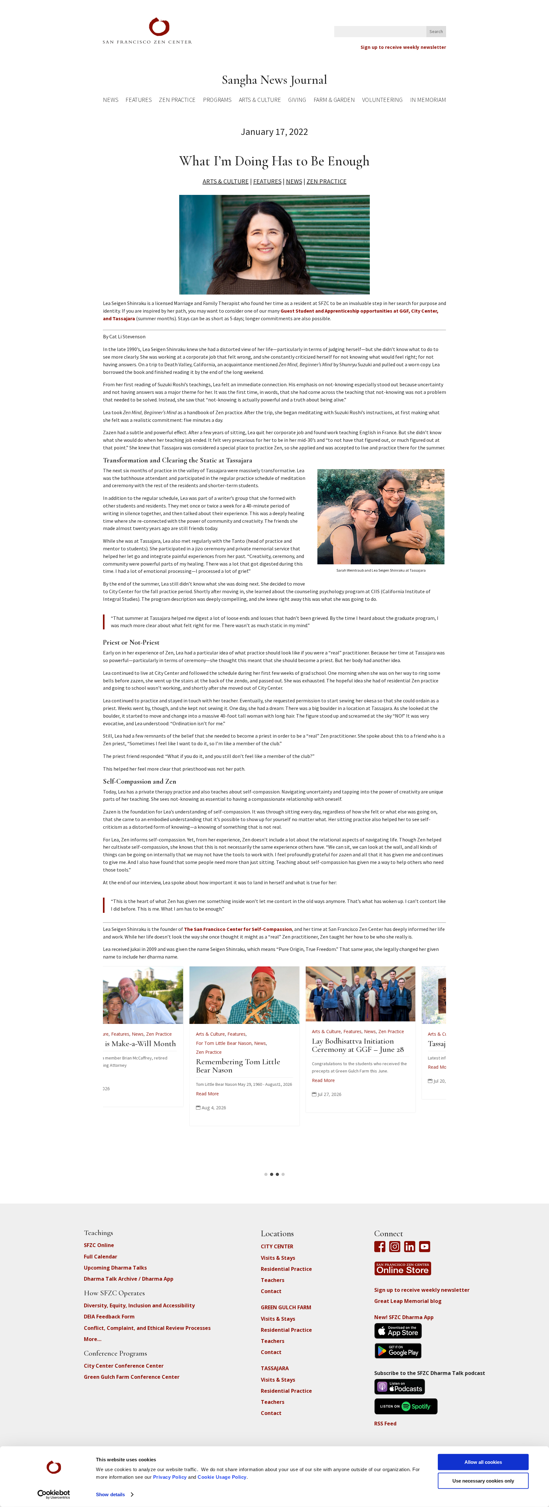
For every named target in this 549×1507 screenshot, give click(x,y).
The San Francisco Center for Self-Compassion (238, 929)
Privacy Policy (170, 1477)
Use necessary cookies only (483, 1480)
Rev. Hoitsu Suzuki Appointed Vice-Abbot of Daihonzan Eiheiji (267, 1052)
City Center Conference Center (124, 1365)
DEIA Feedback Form (109, 1316)
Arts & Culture (260, 101)
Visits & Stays (278, 1257)
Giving (297, 101)
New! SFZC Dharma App (404, 1317)
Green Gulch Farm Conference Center (132, 1376)
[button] (266, 1174)
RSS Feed (385, 1423)
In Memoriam (428, 101)
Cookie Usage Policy (222, 1477)
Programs (217, 101)
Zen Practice (177, 101)
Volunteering (382, 101)
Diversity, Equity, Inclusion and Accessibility (139, 1305)
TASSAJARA (275, 1368)
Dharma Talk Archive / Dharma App (128, 1278)
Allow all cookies (483, 1462)
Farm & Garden (334, 101)
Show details (110, 1494)
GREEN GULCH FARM (286, 1307)
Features (138, 101)
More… (92, 1339)
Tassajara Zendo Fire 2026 (151, 1043)
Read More (121, 1067)
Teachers (272, 1280)
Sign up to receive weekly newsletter (403, 47)
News (110, 101)
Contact (271, 1291)
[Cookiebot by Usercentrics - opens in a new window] (54, 1494)
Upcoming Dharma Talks (115, 1267)
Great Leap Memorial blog (408, 1301)
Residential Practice (286, 1268)
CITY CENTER (277, 1246)
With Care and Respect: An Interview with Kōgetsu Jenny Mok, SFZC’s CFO (390, 1052)
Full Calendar (100, 1256)
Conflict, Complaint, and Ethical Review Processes (147, 1327)
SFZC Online (99, 1245)
